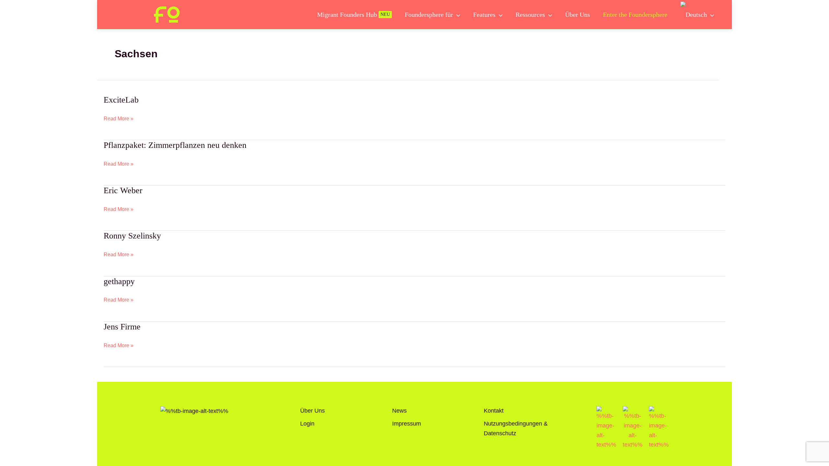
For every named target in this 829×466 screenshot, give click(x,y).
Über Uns (312, 410)
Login (307, 423)
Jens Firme (122, 326)
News (399, 410)
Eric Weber (123, 190)
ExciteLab (121, 100)
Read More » (118, 118)
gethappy (119, 281)
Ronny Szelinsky (132, 235)
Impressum (406, 423)
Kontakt (494, 410)
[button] (456, 15)
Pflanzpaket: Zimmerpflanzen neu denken (175, 145)
